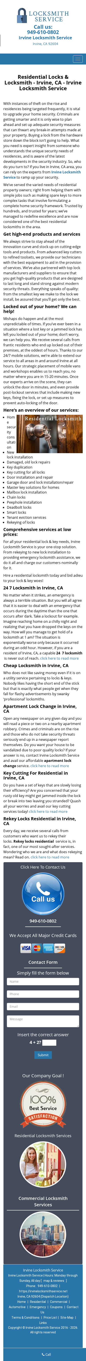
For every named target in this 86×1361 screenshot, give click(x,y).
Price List (50, 1317)
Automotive (17, 1307)
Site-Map (66, 1317)
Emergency (38, 1307)
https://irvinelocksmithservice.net (43, 1291)
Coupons (56, 1307)
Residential (38, 1302)
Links (43, 1323)
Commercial (58, 1302)
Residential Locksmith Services (43, 1135)
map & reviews (54, 1280)
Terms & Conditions (25, 1317)
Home (21, 1302)
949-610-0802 (43, 32)
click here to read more (59, 658)
